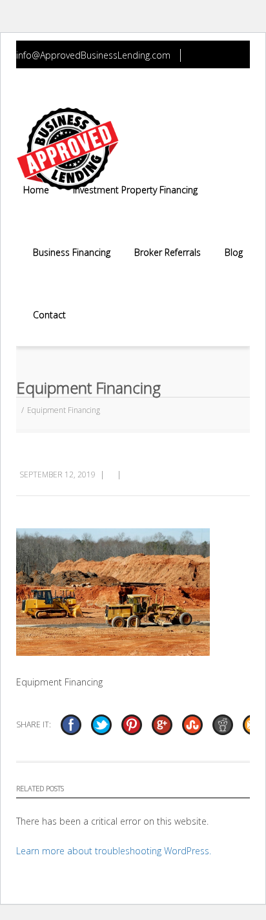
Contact (49, 315)
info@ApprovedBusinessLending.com (93, 55)
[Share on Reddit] (222, 724)
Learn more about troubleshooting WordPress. (113, 851)
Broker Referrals (167, 252)
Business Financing (71, 252)
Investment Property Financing (135, 190)
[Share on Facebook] (71, 724)
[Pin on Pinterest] (131, 724)
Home (36, 190)
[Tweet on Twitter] (101, 724)
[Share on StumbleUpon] (192, 724)
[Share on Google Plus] (162, 724)
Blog (234, 252)
